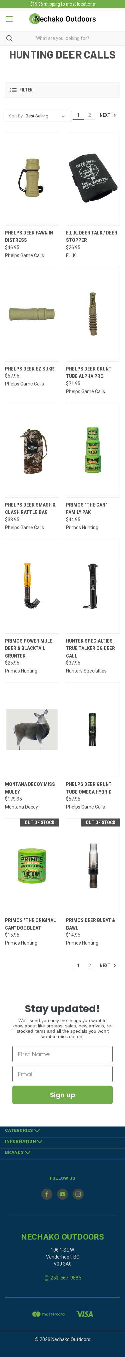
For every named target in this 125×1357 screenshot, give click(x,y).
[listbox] (47, 116)
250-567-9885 (65, 1278)
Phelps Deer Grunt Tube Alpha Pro (89, 372)
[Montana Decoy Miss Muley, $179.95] (32, 729)
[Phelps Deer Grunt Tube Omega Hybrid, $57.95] (93, 729)
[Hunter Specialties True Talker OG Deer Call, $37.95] (93, 586)
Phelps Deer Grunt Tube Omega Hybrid (89, 788)
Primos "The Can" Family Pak (86, 509)
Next (105, 115)
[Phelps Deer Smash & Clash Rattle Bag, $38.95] (32, 450)
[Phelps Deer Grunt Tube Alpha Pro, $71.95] (93, 314)
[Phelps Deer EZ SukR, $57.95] (32, 314)
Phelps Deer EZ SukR (29, 369)
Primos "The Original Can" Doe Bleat (30, 924)
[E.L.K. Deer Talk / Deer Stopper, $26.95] (93, 178)
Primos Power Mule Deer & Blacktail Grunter (29, 648)
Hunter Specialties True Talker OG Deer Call (90, 648)
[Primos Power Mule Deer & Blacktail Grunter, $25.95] (32, 586)
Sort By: (16, 115)
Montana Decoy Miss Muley (30, 788)
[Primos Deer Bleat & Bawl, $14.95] (93, 866)
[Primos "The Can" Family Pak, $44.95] (93, 450)
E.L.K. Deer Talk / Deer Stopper (91, 236)
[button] (62, 89)
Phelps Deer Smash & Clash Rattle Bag (30, 509)
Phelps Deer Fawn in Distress (29, 236)
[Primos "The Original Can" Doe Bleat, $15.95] (32, 866)
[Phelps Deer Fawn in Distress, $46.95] (32, 178)
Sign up (62, 1095)
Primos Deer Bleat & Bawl (90, 924)
